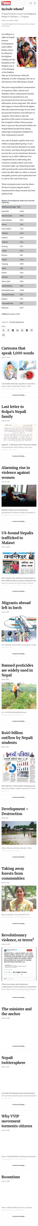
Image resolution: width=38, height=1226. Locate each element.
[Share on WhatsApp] (22, 330)
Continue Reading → (19, 395)
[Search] (31, 3)
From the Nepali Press (10, 20)
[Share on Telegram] (27, 330)
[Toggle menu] (34, 3)
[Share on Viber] (32, 330)
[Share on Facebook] (8, 330)
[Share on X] (3, 330)
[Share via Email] (3, 335)
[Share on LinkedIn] (17, 330)
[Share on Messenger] (13, 330)
